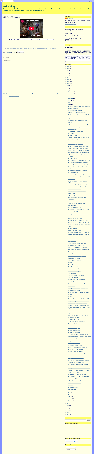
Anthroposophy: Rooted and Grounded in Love (77, 120)
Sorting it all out (71, 133)
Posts (68, 447)
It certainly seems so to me (73, 355)
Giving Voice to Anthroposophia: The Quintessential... (79, 176)
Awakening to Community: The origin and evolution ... (79, 370)
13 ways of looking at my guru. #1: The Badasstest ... (79, 148)
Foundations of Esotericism (73, 325)
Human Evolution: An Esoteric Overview (76, 279)
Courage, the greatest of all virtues (75, 340)
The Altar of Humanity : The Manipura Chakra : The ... (79, 160)
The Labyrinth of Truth (72, 239)
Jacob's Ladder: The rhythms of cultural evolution (78, 249)
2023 (68, 73)
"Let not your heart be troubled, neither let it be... (78, 213)
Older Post (58, 93)
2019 (68, 81)
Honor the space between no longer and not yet (78, 353)
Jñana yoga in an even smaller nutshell (76, 275)
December (70, 91)
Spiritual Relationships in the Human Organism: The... (79, 150)
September (70, 98)
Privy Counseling (71, 122)
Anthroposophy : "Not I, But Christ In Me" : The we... (79, 184)
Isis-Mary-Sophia (71, 253)
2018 (68, 83)
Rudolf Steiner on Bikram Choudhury (75, 351)
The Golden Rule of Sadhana (74, 330)
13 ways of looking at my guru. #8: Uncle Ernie (78, 146)
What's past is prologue (73, 108)
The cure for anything (72, 129)
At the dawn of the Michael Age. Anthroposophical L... (79, 152)
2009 (68, 414)
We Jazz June (71, 216)
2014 (68, 403)
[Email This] (18, 52)
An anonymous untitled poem (74, 258)
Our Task (70, 294)
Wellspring (9, 6)
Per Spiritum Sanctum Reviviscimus (75, 110)
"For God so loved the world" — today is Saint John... (79, 170)
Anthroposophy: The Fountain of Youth (76, 174)
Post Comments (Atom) (14, 96)
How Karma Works (72, 205)
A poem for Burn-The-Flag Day (74, 271)
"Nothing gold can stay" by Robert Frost (76, 203)
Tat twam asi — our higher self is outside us (77, 112)
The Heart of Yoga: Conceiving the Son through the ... (79, 209)
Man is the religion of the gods (74, 230)
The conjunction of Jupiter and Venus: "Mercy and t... (79, 106)
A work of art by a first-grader (74, 328)
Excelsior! (70, 296)
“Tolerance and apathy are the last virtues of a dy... (78, 137)
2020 (68, 79)
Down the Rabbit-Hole (72, 310)
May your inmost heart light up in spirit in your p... (78, 283)
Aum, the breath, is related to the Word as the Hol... (79, 234)
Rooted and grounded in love (74, 343)
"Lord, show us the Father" (73, 211)
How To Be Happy (71, 193)
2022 (68, 75)
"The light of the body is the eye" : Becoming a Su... (79, 232)
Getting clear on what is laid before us (76, 362)
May (69, 392)
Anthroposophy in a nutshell (74, 290)
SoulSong (70, 262)
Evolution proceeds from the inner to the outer (77, 243)
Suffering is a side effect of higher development (78, 288)
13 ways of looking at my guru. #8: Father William (78, 301)
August (69, 100)
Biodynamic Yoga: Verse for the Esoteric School (78, 315)
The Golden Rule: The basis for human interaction (78, 360)
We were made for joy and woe (74, 189)
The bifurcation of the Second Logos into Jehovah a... (79, 114)
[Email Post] (16, 52)
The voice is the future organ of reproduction (77, 251)
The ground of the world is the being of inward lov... (78, 376)
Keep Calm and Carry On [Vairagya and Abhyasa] (78, 305)
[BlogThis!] (19, 52)
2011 (68, 410)
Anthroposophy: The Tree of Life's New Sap (77, 245)
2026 (68, 66)
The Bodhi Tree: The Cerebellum (75, 266)
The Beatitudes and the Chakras (75, 135)
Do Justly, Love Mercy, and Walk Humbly (76, 380)
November (70, 93)
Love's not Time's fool (72, 195)
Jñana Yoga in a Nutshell (73, 277)
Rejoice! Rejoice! (71, 179)
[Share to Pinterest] (23, 52)
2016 (68, 88)
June (69, 104)
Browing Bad (70, 385)
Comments (69, 449)
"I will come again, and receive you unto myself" (78, 124)
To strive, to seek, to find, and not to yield (77, 186)
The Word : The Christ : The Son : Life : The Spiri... (79, 220)
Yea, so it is (70, 313)
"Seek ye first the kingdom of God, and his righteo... (79, 222)
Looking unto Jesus (72, 241)
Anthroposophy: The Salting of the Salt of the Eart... (79, 127)
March (69, 396)
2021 (68, 77)
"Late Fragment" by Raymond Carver (75, 144)
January (70, 400)
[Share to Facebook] (22, 52)
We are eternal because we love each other (77, 191)
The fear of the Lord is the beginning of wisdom (78, 323)
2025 (68, 68)
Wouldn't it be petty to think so (74, 139)
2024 (68, 70)
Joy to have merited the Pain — (74, 172)
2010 (68, 412)
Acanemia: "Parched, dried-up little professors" (78, 347)
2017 (68, 85)
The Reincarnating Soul (73, 387)
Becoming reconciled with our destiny (76, 378)
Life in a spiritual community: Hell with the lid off (78, 334)
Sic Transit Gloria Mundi (73, 201)
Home (32, 93)
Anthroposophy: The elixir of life (74, 317)
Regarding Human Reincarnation (74, 383)
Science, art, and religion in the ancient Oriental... (78, 338)
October (70, 96)
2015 (68, 90)
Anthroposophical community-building (76, 358)
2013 (68, 405)
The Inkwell (70, 264)
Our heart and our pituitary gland (74, 281)
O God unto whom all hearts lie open (75, 131)
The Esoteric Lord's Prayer (73, 158)
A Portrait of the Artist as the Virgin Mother (77, 256)
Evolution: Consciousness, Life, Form (76, 260)
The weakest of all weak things (74, 332)
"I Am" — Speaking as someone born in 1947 (77, 303)
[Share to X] (21, 52)
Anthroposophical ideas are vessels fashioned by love (79, 336)
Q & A (69, 236)
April (69, 394)
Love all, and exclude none (73, 372)
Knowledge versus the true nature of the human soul (79, 368)
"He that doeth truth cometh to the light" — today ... (79, 164)
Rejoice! (69, 142)
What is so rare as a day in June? (75, 218)
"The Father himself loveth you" (74, 207)
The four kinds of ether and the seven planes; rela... (79, 292)
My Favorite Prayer (72, 389)
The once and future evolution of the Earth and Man (79, 298)
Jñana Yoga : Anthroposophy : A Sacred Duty (77, 247)
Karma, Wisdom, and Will (73, 319)
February (70, 398)
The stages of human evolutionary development (78, 162)
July (69, 102)
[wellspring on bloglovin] (71, 441)
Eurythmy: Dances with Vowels (74, 268)
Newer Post (5, 93)
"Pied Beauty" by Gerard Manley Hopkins (76, 321)
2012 (68, 407)
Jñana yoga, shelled (72, 273)
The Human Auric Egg (72, 228)
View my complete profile (70, 24)
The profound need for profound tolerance (76, 349)
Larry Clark (70, 18)
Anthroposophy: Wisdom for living (75, 345)
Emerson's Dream (71, 286)
